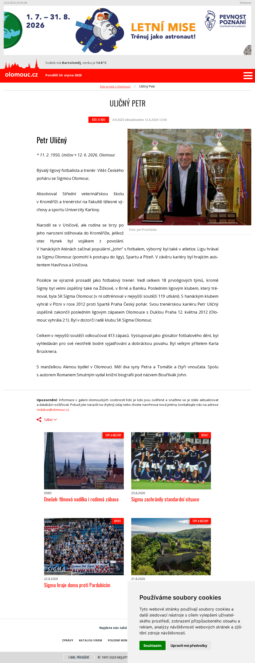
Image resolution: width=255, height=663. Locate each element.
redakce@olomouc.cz (53, 409)
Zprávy (67, 640)
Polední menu (118, 640)
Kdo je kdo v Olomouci (115, 86)
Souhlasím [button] (152, 645)
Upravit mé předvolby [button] (189, 645)
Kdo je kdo (98, 120)
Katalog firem (90, 640)
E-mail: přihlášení (78, 657)
